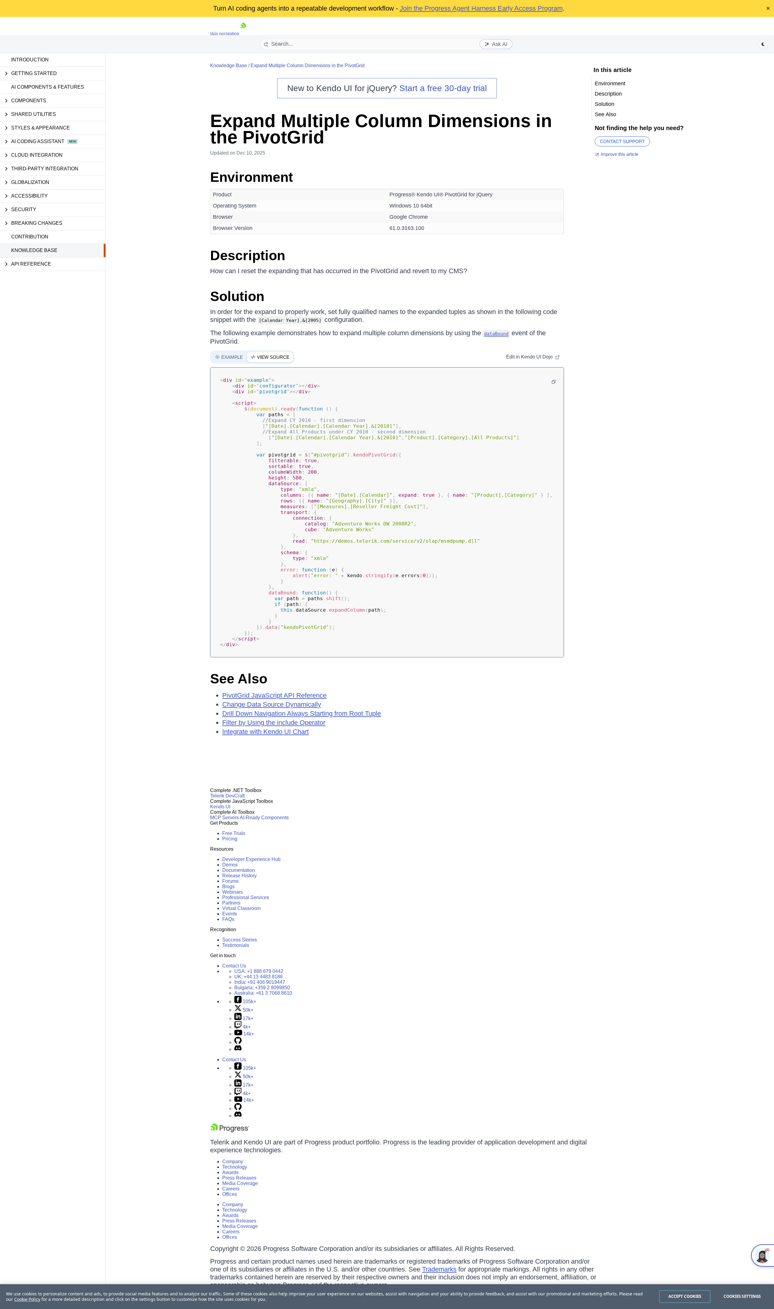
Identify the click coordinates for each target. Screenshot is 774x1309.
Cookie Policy (27, 1299)
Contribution (29, 236)
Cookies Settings (742, 1296)
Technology (234, 1167)
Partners (231, 902)
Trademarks (439, 1269)
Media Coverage (240, 1183)
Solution (237, 296)
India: (259, 982)
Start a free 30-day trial (443, 88)
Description (247, 255)
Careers (230, 1188)
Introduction (30, 59)
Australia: (263, 993)
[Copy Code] (553, 382)
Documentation (238, 870)
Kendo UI (220, 806)
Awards (230, 1172)
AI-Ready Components (264, 817)
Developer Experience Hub (251, 859)
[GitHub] (238, 1042)
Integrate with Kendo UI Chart (265, 731)
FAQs (228, 919)
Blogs (228, 886)
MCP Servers (224, 817)
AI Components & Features (47, 87)
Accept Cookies (684, 1296)
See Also (238, 678)
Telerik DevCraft (227, 795)
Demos (230, 864)
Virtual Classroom (241, 908)
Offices (229, 1194)
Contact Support (622, 141)
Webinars (232, 892)
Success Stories (239, 939)
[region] (387, 1296)
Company (232, 1161)
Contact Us (234, 965)
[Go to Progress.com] (229, 1130)
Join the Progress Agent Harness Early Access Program (481, 8)
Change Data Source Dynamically (271, 704)
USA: (258, 971)
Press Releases (239, 1177)
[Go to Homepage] (243, 33)
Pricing (229, 838)
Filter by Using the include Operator (273, 722)
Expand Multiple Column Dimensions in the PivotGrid (308, 65)
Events (229, 913)
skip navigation (224, 33)
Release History (239, 875)
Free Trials (233, 833)
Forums (230, 881)
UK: (258, 976)
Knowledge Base (34, 250)
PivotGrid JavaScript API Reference (274, 695)
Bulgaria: (262, 987)
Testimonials (235, 945)
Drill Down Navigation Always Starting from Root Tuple (301, 713)
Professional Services (245, 897)
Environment (251, 177)
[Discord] (238, 1049)
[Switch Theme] (763, 44)
